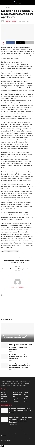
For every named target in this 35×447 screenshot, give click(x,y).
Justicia (15, 396)
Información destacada (11, 251)
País (25, 394)
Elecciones (4, 401)
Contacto (3, 435)
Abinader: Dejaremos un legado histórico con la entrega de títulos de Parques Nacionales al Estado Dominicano (21, 365)
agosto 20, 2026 (6, 339)
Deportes (4, 394)
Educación (4, 399)
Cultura (3, 392)
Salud (25, 401)
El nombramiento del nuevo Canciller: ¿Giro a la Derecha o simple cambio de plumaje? (17, 336)
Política (26, 396)
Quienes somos (5, 434)
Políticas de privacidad (25, 434)
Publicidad (14, 434)
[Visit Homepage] (17, 2)
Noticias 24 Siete (9, 439)
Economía (4, 396)
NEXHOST (9, 440)
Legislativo (16, 399)
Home (2, 7)
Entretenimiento (17, 392)
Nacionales (7, 7)
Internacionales (17, 394)
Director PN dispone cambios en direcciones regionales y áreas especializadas (18, 356)
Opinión (26, 392)
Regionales (27, 399)
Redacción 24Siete (11, 21)
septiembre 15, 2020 (24, 21)
